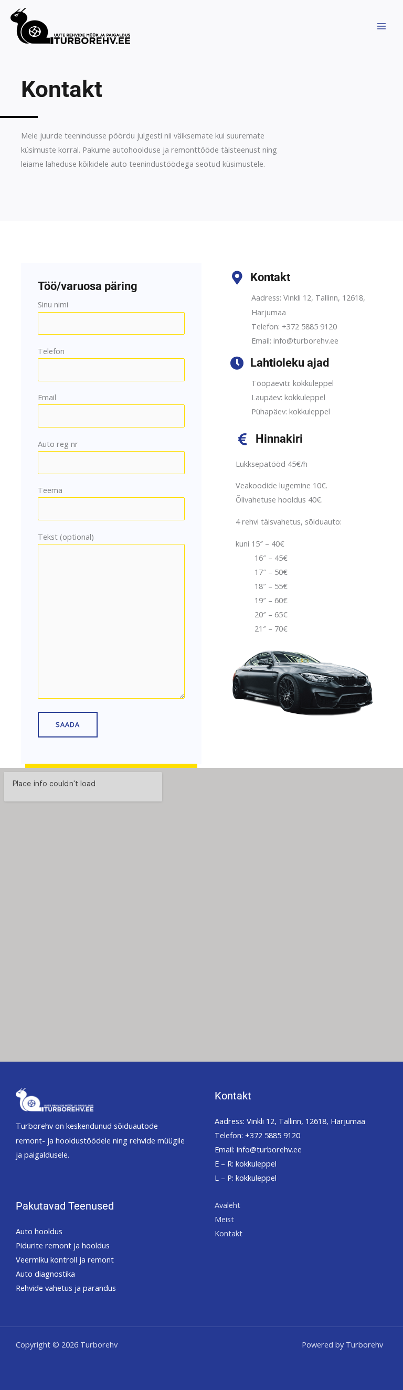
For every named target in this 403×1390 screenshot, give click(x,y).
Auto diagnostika (45, 1273)
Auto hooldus (39, 1231)
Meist (224, 1219)
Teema (50, 490)
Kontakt (228, 1233)
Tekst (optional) (66, 536)
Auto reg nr (58, 444)
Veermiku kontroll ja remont (65, 1259)
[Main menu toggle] (381, 26)
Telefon (51, 351)
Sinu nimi (53, 304)
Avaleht (227, 1205)
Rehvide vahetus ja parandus (66, 1287)
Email (47, 397)
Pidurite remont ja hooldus (63, 1245)
